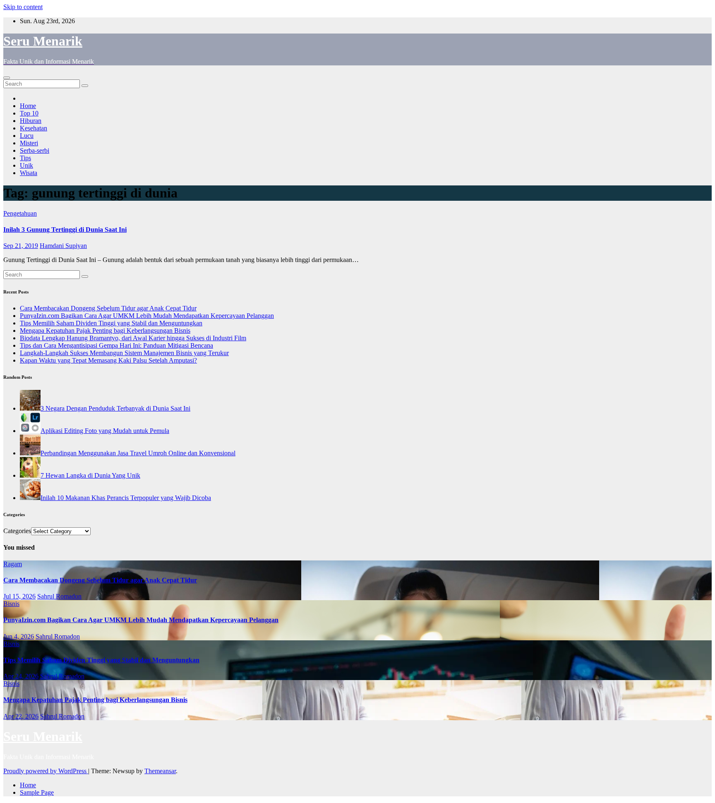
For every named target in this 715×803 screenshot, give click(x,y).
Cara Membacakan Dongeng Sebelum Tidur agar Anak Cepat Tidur (108, 308)
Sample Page (37, 792)
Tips (25, 157)
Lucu (27, 135)
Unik (26, 165)
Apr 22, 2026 (20, 716)
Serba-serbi (34, 150)
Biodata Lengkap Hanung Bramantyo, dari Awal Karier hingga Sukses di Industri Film (133, 337)
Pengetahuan (20, 213)
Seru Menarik (42, 41)
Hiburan (30, 120)
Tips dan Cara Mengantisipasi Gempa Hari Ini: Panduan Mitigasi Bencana (116, 345)
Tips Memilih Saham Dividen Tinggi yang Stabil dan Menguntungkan (111, 323)
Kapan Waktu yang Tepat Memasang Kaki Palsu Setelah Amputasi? (108, 360)
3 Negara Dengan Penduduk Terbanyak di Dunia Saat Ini (115, 408)
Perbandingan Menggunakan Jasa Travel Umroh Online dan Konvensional (138, 453)
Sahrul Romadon (59, 596)
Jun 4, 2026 (18, 636)
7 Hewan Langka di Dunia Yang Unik (90, 475)
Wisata (28, 172)
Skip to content (23, 6)
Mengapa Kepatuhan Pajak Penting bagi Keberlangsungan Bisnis (105, 330)
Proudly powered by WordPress (45, 770)
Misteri (29, 143)
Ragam (12, 563)
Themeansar (160, 770)
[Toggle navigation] (6, 78)
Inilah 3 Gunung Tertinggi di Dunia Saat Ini (65, 229)
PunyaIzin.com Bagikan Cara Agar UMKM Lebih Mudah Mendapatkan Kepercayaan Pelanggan (147, 315)
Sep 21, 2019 (20, 245)
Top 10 (29, 113)
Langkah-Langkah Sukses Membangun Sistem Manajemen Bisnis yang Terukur (124, 352)
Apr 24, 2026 (20, 676)
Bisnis (11, 603)
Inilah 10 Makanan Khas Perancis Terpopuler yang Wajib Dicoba (126, 497)
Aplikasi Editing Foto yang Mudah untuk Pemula (105, 430)
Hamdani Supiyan (63, 245)
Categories (17, 530)
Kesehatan (33, 128)
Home (28, 105)
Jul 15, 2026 (19, 596)
